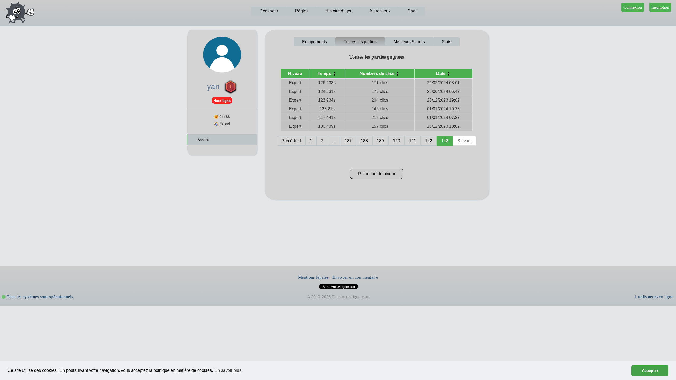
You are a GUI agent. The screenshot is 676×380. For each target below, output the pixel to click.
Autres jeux (380, 11)
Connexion (632, 7)
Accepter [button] (650, 370)
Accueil (202, 139)
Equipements (314, 42)
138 (364, 141)
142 (428, 141)
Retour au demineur (376, 174)
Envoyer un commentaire (355, 277)
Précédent (291, 141)
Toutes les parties (360, 42)
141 (412, 141)
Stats (446, 42)
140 (396, 141)
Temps (325, 73)
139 (380, 141)
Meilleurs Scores (409, 42)
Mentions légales (313, 277)
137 (348, 141)
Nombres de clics (378, 73)
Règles (301, 11)
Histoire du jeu (339, 11)
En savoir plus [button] (228, 370)
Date (441, 73)
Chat (411, 11)
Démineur (269, 11)
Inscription (660, 7)
